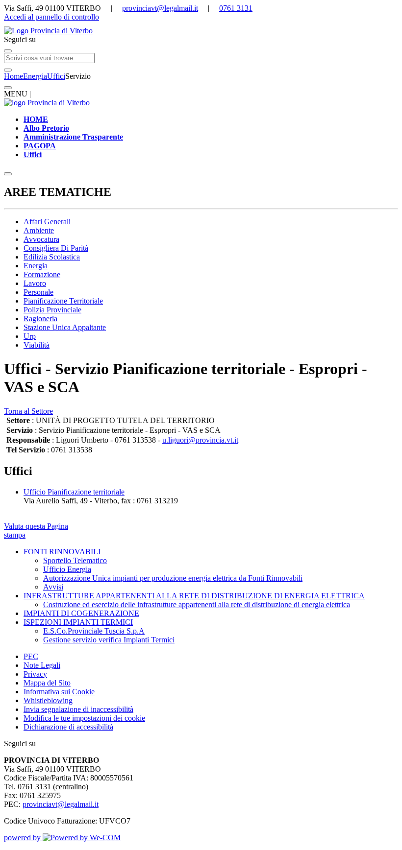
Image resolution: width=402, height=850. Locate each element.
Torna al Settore (28, 411)
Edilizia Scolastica (52, 257)
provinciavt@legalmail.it (160, 8)
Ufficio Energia (67, 569)
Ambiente (39, 230)
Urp (30, 336)
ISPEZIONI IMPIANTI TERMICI (78, 622)
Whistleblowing (48, 700)
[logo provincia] (201, 30)
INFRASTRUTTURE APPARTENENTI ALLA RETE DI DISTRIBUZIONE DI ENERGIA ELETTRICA (194, 595)
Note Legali (42, 665)
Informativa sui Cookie (59, 691)
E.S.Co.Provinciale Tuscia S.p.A (94, 631)
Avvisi (53, 587)
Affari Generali (47, 221)
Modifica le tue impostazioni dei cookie (84, 718)
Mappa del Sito (47, 683)
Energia (35, 76)
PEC (31, 656)
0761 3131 (235, 8)
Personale (38, 292)
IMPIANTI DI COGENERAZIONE (81, 613)
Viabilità (37, 345)
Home (13, 76)
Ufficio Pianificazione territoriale (74, 492)
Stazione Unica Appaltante (65, 327)
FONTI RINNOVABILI (62, 551)
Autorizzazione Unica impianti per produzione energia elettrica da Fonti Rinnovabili (172, 578)
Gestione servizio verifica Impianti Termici (109, 640)
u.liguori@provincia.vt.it (200, 440)
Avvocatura (41, 239)
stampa (14, 535)
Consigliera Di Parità (56, 248)
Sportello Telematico (75, 560)
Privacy (35, 674)
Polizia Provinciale (52, 310)
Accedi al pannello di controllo (51, 17)
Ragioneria (40, 318)
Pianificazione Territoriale (63, 301)
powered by (23, 837)
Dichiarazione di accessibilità (68, 727)
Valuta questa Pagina (36, 526)
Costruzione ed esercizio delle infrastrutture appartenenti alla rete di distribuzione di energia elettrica (196, 604)
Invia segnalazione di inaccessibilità (78, 709)
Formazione (42, 274)
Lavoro (35, 283)
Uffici (56, 76)
